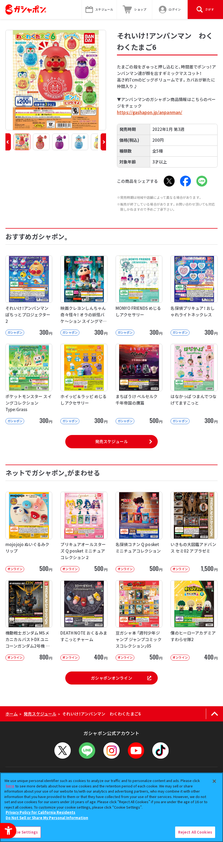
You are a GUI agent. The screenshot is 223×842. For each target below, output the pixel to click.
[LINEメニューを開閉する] (87, 750)
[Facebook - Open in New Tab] (185, 181)
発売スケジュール (111, 441)
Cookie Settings (22, 832)
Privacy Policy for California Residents (40, 812)
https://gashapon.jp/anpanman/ (149, 112)
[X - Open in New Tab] (169, 181)
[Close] (214, 781)
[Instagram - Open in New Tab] (111, 750)
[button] (8, 141)
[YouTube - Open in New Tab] (136, 750)
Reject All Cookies (195, 832)
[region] (111, 807)
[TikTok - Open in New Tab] (160, 750)
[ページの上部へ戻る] (214, 714)
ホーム (11, 714)
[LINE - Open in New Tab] (201, 181)
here (10, 786)
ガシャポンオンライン (111, 678)
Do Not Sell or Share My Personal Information (47, 817)
